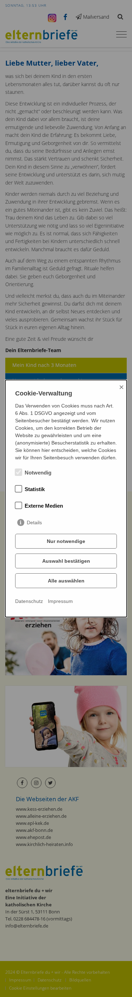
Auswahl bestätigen (66, 561)
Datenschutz (29, 601)
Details (34, 522)
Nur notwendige (66, 541)
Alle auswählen (66, 581)
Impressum (60, 601)
